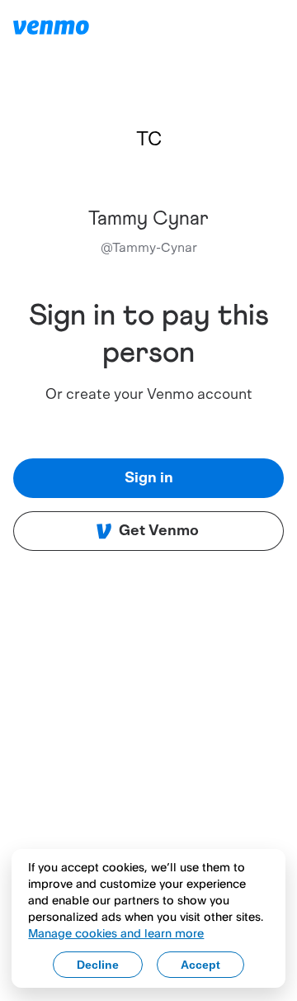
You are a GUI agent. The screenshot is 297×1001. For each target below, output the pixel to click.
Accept (200, 964)
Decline (98, 964)
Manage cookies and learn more (116, 933)
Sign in (149, 478)
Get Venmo (159, 531)
